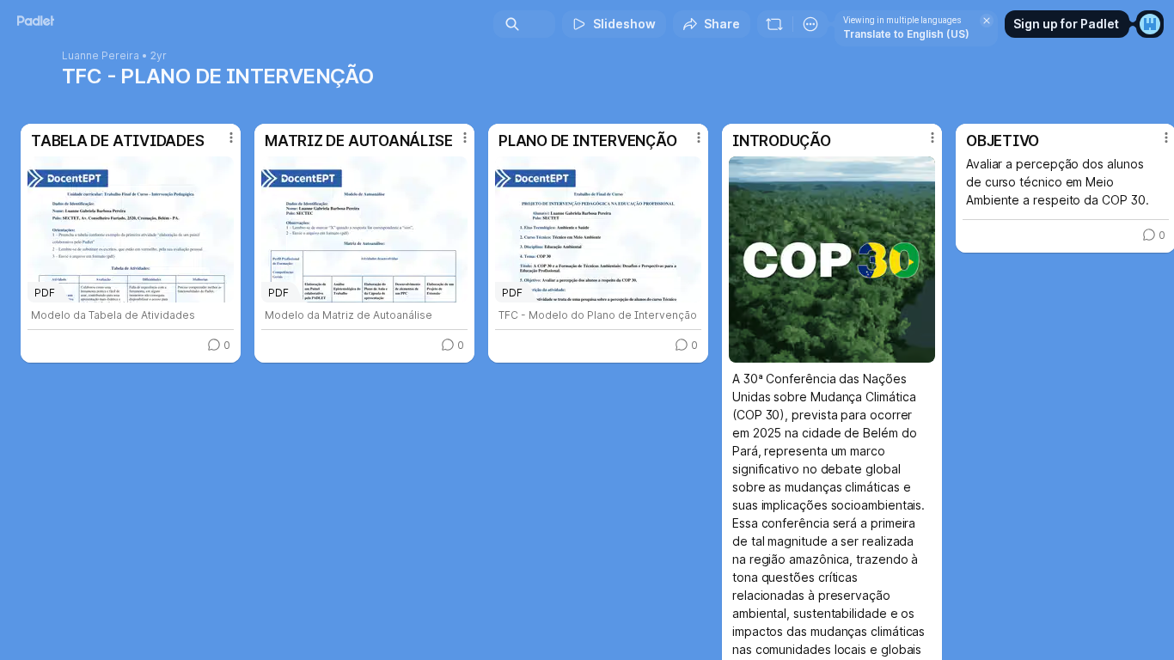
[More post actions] (231, 137)
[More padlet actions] (810, 24)
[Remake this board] (774, 24)
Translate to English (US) (906, 34)
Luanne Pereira (100, 56)
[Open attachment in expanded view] (832, 259)
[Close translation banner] (987, 21)
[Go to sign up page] (1150, 24)
